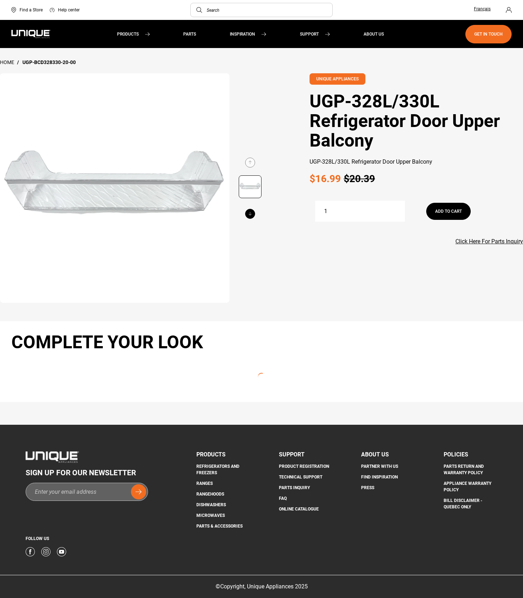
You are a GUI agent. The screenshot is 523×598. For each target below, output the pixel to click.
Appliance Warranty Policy (467, 486)
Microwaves (210, 515)
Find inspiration (379, 477)
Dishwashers (211, 504)
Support (309, 34)
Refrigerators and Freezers (217, 469)
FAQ (283, 498)
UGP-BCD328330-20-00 (49, 62)
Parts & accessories (219, 526)
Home (7, 62)
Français (482, 8)
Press (367, 487)
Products (128, 34)
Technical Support (300, 477)
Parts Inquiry (294, 487)
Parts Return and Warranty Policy (464, 469)
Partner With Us (379, 466)
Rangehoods (210, 494)
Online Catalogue (299, 509)
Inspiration (242, 34)
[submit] (138, 491)
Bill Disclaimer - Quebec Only (463, 503)
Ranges (204, 483)
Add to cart (448, 211)
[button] (199, 10)
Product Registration (304, 466)
